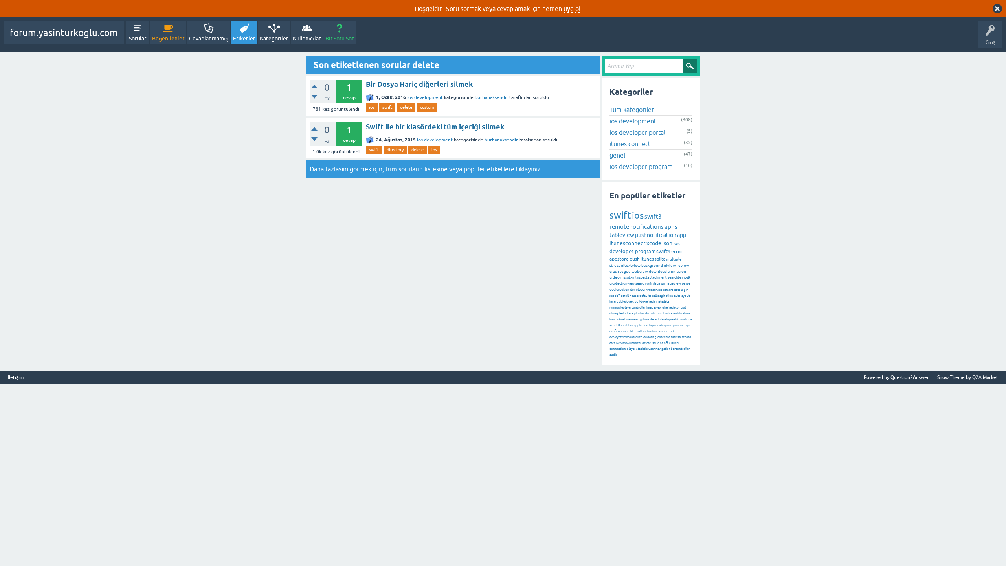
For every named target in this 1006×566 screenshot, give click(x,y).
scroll (625, 296)
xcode (653, 243)
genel (617, 155)
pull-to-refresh (645, 301)
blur (633, 331)
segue (625, 271)
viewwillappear (630, 343)
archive (614, 343)
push (635, 259)
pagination (665, 296)
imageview (653, 307)
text (621, 313)
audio (613, 355)
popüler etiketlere (489, 169)
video (614, 277)
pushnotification (655, 235)
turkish (676, 337)
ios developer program (641, 166)
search (640, 283)
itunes (647, 259)
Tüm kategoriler (631, 109)
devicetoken (619, 290)
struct (614, 265)
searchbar (675, 277)
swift (387, 107)
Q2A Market (985, 377)
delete (406, 107)
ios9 (687, 277)
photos (639, 313)
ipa (688, 325)
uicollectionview (622, 283)
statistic (642, 349)
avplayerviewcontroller (625, 337)
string (613, 313)
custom (427, 107)
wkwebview (625, 319)
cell (654, 296)
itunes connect (629, 143)
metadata (662, 301)
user (651, 349)
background (652, 265)
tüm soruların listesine (417, 169)
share (629, 313)
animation (677, 271)
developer (638, 290)
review (683, 265)
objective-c (626, 301)
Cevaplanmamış (208, 38)
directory (395, 149)
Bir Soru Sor (339, 38)
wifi (649, 283)
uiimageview (671, 283)
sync (662, 331)
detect (654, 319)
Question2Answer (909, 377)
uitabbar (627, 325)
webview (640, 271)
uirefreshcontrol (674, 307)
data (656, 283)
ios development (425, 97)
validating (650, 337)
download (658, 271)
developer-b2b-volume (676, 319)
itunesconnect (627, 243)
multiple (674, 259)
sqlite (660, 259)
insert (613, 301)
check (670, 331)
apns (671, 226)
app (681, 235)
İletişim (16, 377)
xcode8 (614, 325)
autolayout (682, 296)
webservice (654, 290)
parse (686, 283)
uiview (670, 265)
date (677, 290)
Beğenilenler (168, 38)
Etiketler (244, 38)
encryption (641, 319)
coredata (663, 337)
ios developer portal (637, 132)
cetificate (615, 331)
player (631, 349)
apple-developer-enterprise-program (659, 325)
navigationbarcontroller (672, 349)
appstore (619, 259)
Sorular (137, 38)
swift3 (652, 216)
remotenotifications (636, 226)
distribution (654, 313)
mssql (625, 277)
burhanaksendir (491, 97)
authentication (647, 331)
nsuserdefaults (640, 296)
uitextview (631, 265)
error (677, 251)
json (667, 243)
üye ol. (573, 8)
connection (617, 349)
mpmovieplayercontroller (627, 307)
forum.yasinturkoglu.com (64, 33)
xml (633, 277)
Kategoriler (274, 38)
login (684, 290)
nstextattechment (652, 277)
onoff (664, 343)
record (686, 337)
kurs (612, 319)
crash (614, 271)
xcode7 (614, 296)
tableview (621, 235)
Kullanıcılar (307, 38)
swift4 (663, 251)
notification (681, 313)
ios (371, 107)
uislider (674, 343)
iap (625, 331)
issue (655, 343)
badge (667, 313)
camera (668, 290)
